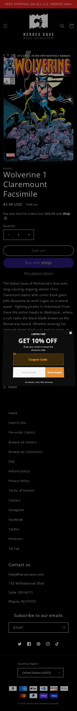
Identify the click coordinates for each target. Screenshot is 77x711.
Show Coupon (54, 369)
